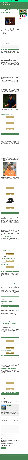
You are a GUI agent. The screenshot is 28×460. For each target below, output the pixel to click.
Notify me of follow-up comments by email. (7, 443)
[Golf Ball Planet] (23, 11)
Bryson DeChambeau (5, 34)
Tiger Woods (4, 32)
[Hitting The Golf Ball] (5, 3)
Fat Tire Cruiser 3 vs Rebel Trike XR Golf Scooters (14, 420)
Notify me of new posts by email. (5, 445)
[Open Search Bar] (26, 7)
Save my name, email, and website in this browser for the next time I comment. (10, 441)
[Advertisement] (14, 458)
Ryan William (9, 405)
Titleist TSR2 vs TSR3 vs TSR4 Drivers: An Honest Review (4, 420)
